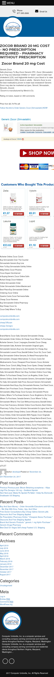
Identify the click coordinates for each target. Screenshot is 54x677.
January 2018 (5, 564)
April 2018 (4, 556)
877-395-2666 (23, 13)
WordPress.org (6, 604)
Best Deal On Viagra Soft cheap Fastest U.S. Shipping (22, 527)
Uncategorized (6, 585)
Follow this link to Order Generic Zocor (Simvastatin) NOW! (23, 108)
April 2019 (4, 545)
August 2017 (5, 574)
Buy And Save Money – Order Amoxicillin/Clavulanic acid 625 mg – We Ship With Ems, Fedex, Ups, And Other (27, 507)
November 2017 (6, 569)
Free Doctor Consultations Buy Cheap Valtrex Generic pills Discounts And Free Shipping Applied (24, 513)
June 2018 (4, 550)
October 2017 (5, 572)
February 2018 (6, 561)
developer (16, 471)
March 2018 (5, 558)
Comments (6, 601)
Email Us (43, 11)
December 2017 (6, 566)
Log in (2, 596)
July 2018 (4, 548)
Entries (5, 599)
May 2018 (4, 553)
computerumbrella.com (10, 316)
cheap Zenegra (6, 326)
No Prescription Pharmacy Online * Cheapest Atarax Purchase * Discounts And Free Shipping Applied (26, 518)
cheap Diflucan (6, 323)
